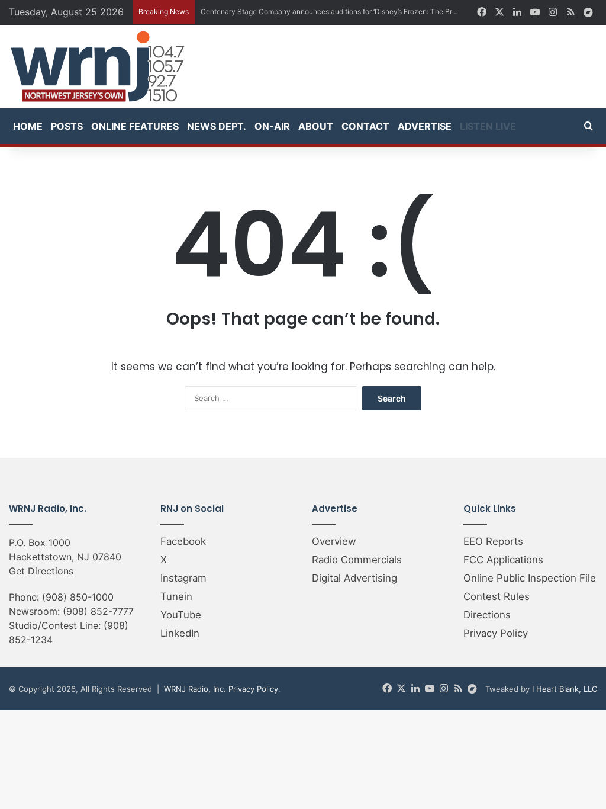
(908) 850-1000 (78, 597)
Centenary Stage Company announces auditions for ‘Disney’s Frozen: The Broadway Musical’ (354, 11)
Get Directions (41, 571)
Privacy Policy (495, 633)
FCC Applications (503, 560)
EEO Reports (493, 541)
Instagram (183, 578)
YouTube (180, 615)
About (315, 126)
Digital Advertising (354, 578)
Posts (67, 126)
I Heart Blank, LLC (564, 689)
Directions (487, 615)
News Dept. (216, 126)
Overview (334, 541)
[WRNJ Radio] (97, 67)
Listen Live (488, 126)
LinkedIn (179, 633)
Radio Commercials (357, 560)
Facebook (183, 541)
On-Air (272, 126)
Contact (365, 126)
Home (28, 126)
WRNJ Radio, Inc (194, 689)
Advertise (425, 126)
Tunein (176, 596)
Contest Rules (496, 596)
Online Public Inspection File (529, 578)
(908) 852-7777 (98, 611)
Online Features (135, 126)
